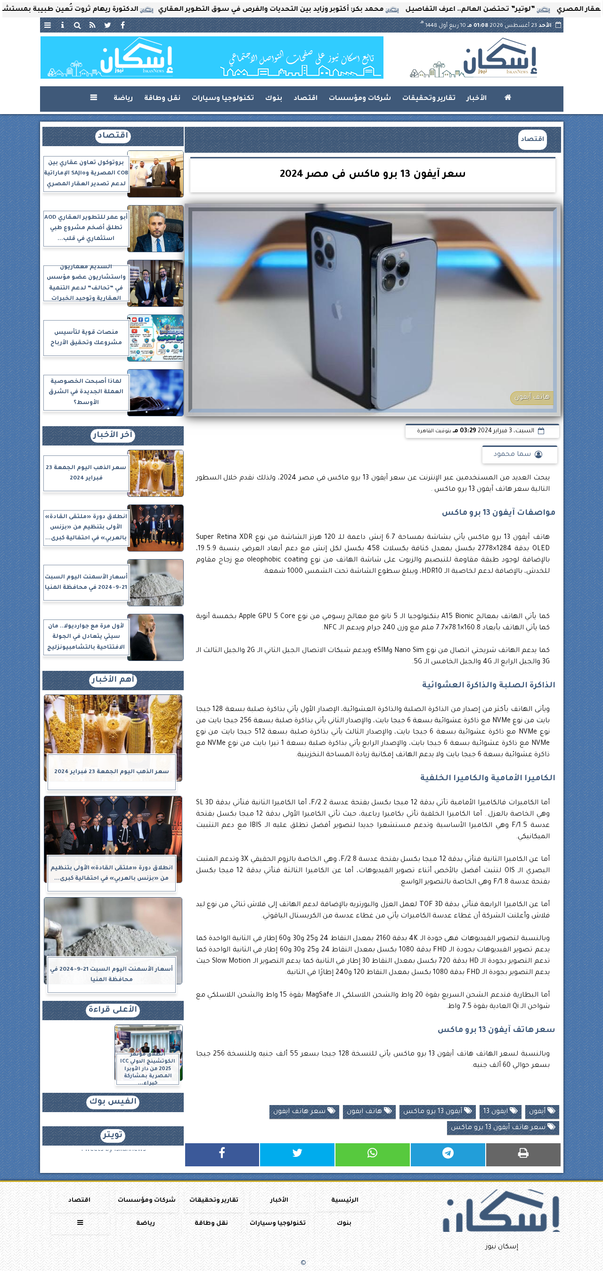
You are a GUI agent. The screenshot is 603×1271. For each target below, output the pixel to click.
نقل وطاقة (162, 99)
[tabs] (47, 25)
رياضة (123, 99)
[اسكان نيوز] (212, 57)
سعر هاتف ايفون (300, 1112)
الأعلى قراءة (113, 1010)
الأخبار (477, 99)
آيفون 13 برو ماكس (433, 1112)
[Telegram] (448, 1154)
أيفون (538, 1112)
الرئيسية (345, 1200)
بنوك (273, 99)
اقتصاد (305, 99)
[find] (77, 25)
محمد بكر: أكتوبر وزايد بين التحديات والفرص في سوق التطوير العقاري (307, 10)
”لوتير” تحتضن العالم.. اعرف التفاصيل (506, 10)
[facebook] (122, 25)
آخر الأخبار (112, 435)
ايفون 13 (496, 1112)
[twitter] (107, 25)
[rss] (92, 25)
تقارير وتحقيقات (429, 99)
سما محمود (512, 455)
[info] (62, 25)
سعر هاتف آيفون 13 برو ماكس (499, 1128)
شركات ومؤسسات (360, 99)
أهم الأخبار (113, 680)
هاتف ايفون (365, 1112)
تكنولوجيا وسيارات (223, 99)
